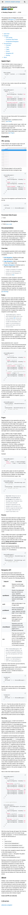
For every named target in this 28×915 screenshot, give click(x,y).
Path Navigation (8, 257)
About (5, 57)
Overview (8, 45)
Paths (7, 47)
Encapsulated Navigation (12, 41)
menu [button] (2, 2)
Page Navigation (8, 261)
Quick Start (6, 33)
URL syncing (9, 37)
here (13, 275)
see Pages (11, 133)
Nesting (8, 55)
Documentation (8, 43)
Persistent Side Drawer (12, 39)
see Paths (8, 121)
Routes (8, 51)
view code (9, 224)
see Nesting (5, 291)
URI (14, 318)
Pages (7, 49)
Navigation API (9, 53)
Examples (6, 35)
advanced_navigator (6, 905)
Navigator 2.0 (12, 19)
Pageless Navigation (9, 265)
